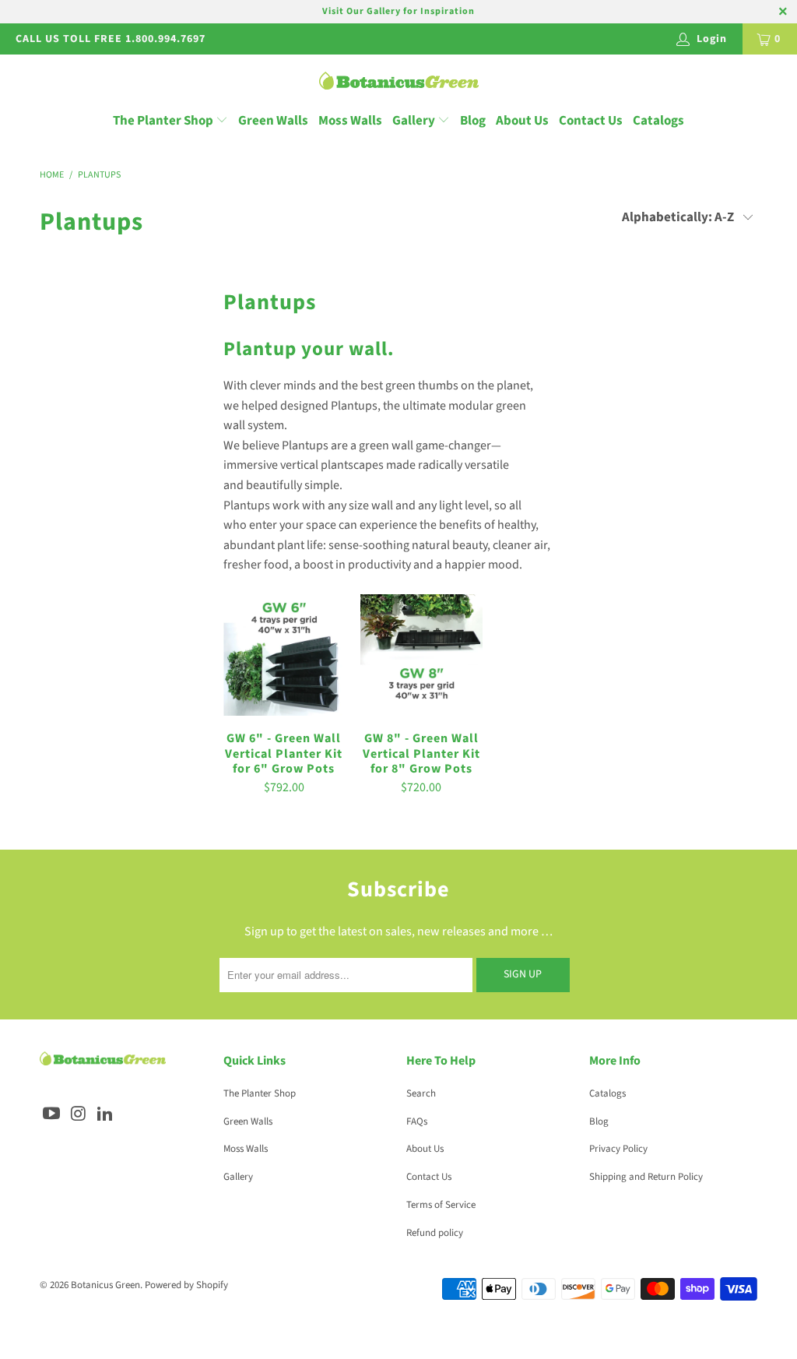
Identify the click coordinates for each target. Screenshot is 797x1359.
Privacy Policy (618, 1149)
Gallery (414, 120)
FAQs (416, 1121)
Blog (473, 120)
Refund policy (434, 1233)
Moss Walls (350, 120)
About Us (522, 120)
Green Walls (273, 120)
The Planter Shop (163, 120)
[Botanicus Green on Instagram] (78, 1114)
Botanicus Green (105, 1285)
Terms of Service (441, 1205)
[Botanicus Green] (399, 82)
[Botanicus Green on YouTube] (51, 1114)
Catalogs (658, 120)
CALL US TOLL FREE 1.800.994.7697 (110, 39)
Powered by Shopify (186, 1285)
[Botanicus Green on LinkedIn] (106, 1114)
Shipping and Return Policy (646, 1177)
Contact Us (591, 120)
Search (421, 1093)
